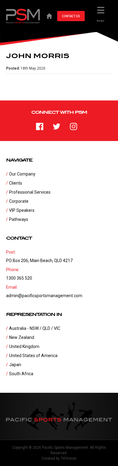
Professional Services (30, 192)
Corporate (18, 201)
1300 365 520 (19, 278)
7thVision (69, 458)
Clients (15, 183)
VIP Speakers (21, 210)
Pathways (18, 219)
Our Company (22, 174)
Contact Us (71, 16)
